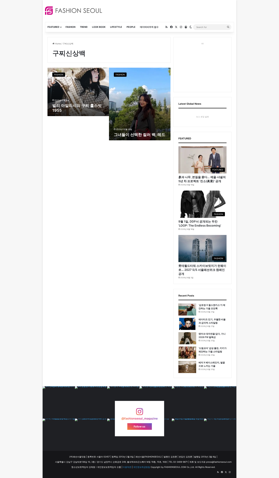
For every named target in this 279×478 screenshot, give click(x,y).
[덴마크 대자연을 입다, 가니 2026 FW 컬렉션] (187, 338)
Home (57, 43)
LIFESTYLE (116, 27)
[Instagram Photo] (59, 402)
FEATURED (53, 27)
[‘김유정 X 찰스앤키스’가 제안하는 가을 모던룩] (187, 309)
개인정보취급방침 (141, 467)
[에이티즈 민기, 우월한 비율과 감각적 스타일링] (187, 324)
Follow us (139, 426)
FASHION (70, 27)
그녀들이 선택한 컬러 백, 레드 (139, 134)
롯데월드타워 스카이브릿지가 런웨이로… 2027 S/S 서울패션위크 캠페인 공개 (202, 269)
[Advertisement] (168, 10)
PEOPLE (131, 27)
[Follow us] (139, 413)
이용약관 (127, 467)
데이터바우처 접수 (149, 27)
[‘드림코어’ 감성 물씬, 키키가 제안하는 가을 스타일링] (187, 353)
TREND (84, 27)
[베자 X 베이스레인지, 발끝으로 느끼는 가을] (187, 367)
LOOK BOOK (99, 27)
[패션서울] (73, 10)
